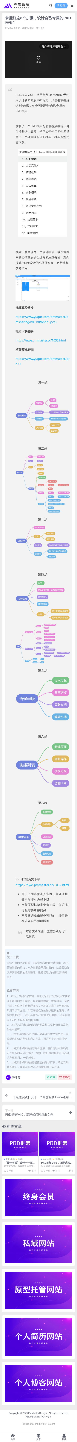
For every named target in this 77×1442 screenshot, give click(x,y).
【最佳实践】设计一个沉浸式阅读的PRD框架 (20, 1164)
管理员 (16, 1077)
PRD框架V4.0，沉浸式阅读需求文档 (57, 1164)
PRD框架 (29, 27)
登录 (62, 5)
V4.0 (20, 1159)
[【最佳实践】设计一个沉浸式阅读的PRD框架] (20, 1144)
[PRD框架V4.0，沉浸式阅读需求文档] (57, 1144)
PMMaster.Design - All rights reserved (48, 1413)
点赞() (66, 1077)
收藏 (52, 1077)
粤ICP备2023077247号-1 (38, 1416)
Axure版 (47, 1159)
